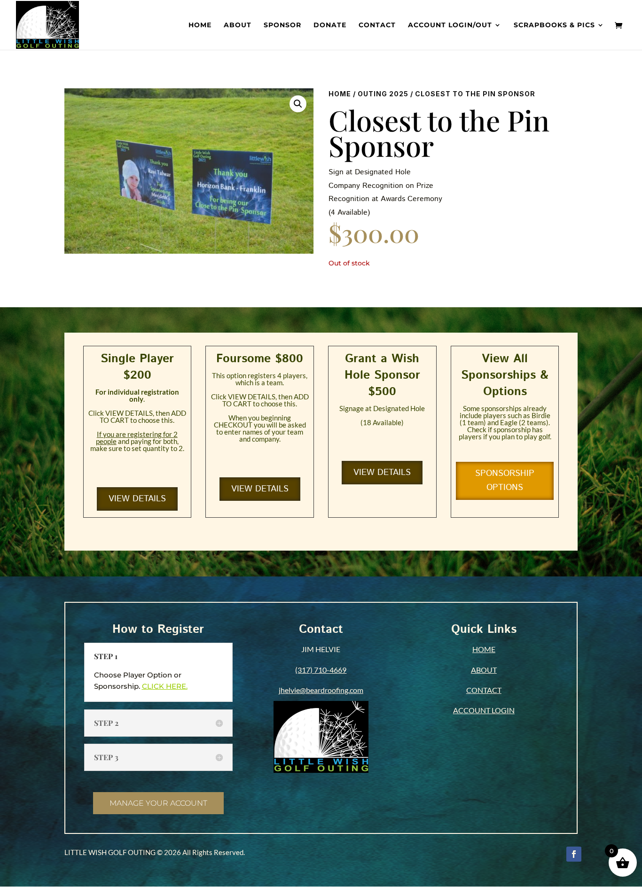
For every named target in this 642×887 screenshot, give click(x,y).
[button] (298, 103)
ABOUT (484, 669)
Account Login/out (450, 25)
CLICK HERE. (165, 686)
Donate (329, 25)
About (237, 25)
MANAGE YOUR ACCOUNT (158, 803)
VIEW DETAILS (137, 499)
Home (199, 25)
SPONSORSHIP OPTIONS (504, 480)
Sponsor (282, 25)
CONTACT (483, 689)
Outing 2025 (383, 94)
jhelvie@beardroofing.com (321, 689)
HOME (483, 649)
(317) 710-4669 (320, 669)
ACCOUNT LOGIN (484, 710)
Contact (377, 25)
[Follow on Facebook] (573, 854)
